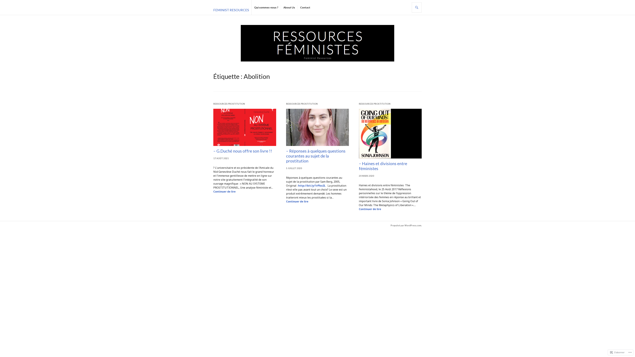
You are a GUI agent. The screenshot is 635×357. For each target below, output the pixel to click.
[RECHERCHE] (417, 7)
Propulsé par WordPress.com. (406, 225)
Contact (305, 7)
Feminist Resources (231, 10)
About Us (289, 7)
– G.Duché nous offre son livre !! (242, 150)
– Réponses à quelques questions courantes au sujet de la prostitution (315, 155)
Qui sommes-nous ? (266, 7)
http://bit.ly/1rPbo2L (312, 185)
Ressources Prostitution (229, 103)
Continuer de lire (224, 191)
